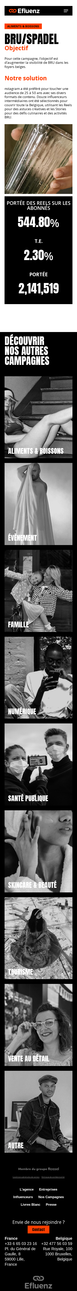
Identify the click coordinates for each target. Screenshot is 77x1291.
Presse (51, 1205)
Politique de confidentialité (53, 1177)
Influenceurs (23, 1197)
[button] (66, 11)
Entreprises (48, 1189)
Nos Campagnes (51, 1197)
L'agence (27, 1189)
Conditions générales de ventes (26, 1177)
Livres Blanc (30, 1205)
